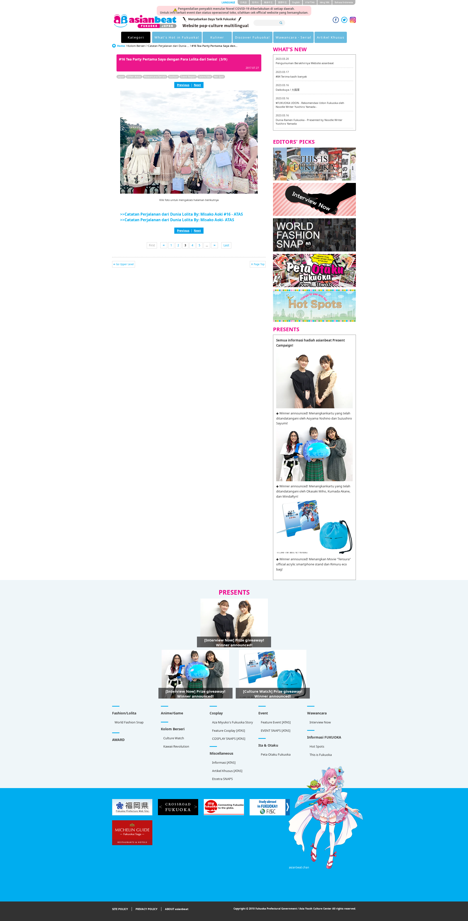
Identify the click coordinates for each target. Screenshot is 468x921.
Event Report (188, 76)
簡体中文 (268, 2)
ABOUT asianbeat (176, 909)
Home (121, 46)
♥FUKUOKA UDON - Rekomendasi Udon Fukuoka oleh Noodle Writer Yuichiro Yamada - (310, 105)
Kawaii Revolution (176, 746)
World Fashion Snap (129, 722)
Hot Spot (219, 76)
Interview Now (320, 722)
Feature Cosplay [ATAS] (228, 730)
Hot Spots (317, 746)
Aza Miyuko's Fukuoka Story (232, 722)
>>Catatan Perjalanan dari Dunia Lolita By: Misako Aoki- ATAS (177, 219)
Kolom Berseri (136, 46)
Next (197, 85)
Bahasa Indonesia (344, 2)
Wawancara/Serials (155, 76)
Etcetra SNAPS (222, 779)
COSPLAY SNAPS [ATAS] (228, 738)
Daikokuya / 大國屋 (288, 89)
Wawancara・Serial (293, 37)
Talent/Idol (204, 76)
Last (226, 245)
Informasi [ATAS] (223, 762)
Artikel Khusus (330, 37)
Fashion (173, 76)
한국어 (255, 2)
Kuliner (217, 37)
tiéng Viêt (324, 2)
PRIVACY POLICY (146, 909)
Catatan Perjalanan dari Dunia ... (168, 46)
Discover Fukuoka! (252, 37)
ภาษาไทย (309, 2)
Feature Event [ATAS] (276, 722)
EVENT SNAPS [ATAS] (275, 730)
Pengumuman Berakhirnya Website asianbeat (305, 63)
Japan (121, 76)
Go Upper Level (125, 264)
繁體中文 (282, 2)
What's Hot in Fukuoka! (177, 37)
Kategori (136, 37)
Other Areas (134, 76)
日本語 (243, 2)
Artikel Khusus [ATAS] (227, 771)
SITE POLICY (120, 909)
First (152, 245)
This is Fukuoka (321, 754)
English (296, 2)
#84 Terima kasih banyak (291, 76)
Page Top (259, 264)
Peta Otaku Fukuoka (276, 754)
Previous (183, 85)
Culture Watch (173, 738)
